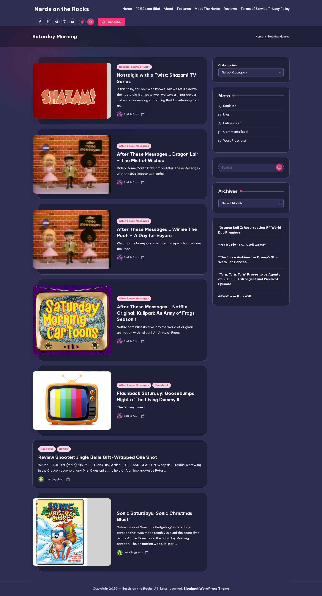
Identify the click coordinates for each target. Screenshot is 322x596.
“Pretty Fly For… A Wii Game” (242, 245)
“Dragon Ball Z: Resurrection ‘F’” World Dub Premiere (249, 230)
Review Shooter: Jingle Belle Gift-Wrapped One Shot (97, 457)
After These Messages (134, 146)
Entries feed (232, 123)
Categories (227, 65)
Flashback (161, 385)
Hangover (46, 449)
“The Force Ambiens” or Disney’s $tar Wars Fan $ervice (248, 259)
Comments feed (235, 132)
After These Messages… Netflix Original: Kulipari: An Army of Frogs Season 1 (156, 313)
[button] (111, 22)
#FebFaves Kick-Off (234, 296)
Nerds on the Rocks (61, 8)
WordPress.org (234, 140)
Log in (227, 114)
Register (229, 106)
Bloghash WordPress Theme (206, 588)
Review (64, 449)
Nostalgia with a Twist (134, 66)
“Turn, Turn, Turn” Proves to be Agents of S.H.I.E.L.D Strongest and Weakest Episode (249, 279)
